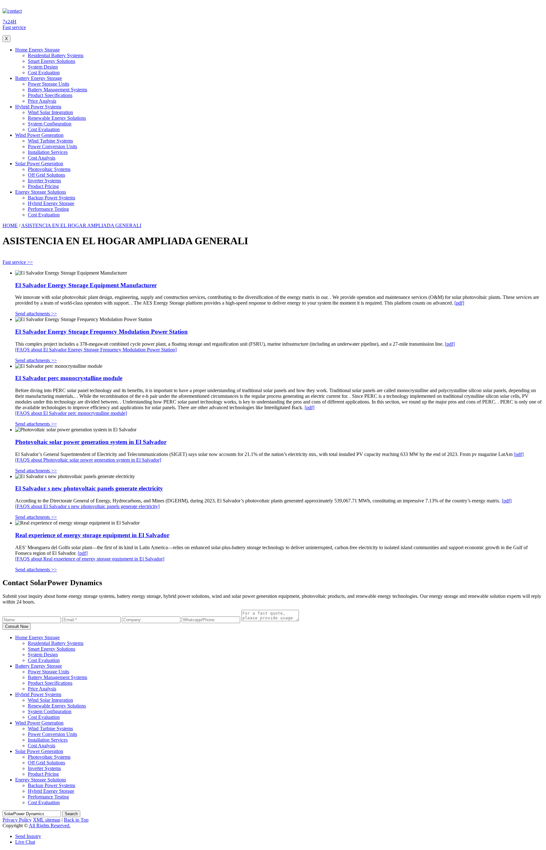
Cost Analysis (41, 158)
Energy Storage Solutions (40, 192)
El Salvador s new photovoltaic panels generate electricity (89, 488)
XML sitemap (46, 820)
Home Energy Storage (37, 49)
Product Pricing (43, 186)
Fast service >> (18, 262)
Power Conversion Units (52, 146)
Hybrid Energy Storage (51, 203)
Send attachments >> (36, 313)
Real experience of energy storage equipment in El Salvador (92, 535)
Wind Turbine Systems (50, 140)
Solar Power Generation (39, 163)
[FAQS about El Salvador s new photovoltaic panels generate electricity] (87, 506)
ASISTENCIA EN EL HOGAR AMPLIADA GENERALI (81, 225)
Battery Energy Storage (38, 78)
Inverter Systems (44, 180)
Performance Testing (48, 209)
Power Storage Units (48, 84)
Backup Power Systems (51, 197)
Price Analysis (42, 101)
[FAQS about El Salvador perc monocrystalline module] (71, 413)
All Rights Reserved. (49, 825)
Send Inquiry (28, 836)
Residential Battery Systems (55, 55)
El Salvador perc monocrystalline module (68, 378)
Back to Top (76, 820)
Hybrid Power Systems (38, 106)
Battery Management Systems (57, 89)
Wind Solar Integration (50, 112)
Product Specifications (50, 95)
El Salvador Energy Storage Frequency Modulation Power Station (101, 331)
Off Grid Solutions (46, 175)
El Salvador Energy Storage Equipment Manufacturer (86, 285)
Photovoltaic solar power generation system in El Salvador (91, 442)
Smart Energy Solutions (51, 61)
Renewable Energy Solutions (57, 118)
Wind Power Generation (39, 135)
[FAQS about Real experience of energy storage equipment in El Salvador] (89, 559)
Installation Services (48, 152)
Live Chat (25, 842)
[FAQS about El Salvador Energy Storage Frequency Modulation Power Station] (96, 349)
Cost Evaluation (44, 72)
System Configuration (49, 123)
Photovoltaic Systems (49, 169)
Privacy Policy (17, 820)
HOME (10, 225)
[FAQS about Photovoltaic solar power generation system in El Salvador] (88, 460)
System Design (43, 67)
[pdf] (459, 303)
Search (71, 813)
